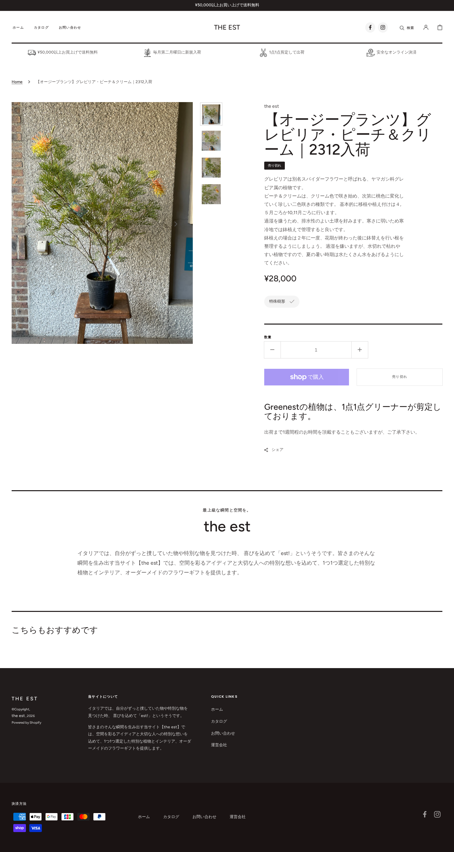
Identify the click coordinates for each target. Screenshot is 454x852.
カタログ (219, 721)
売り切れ (399, 376)
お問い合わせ (223, 733)
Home (17, 81)
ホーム (217, 709)
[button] (407, 27)
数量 (268, 337)
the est (18, 715)
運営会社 (219, 745)
